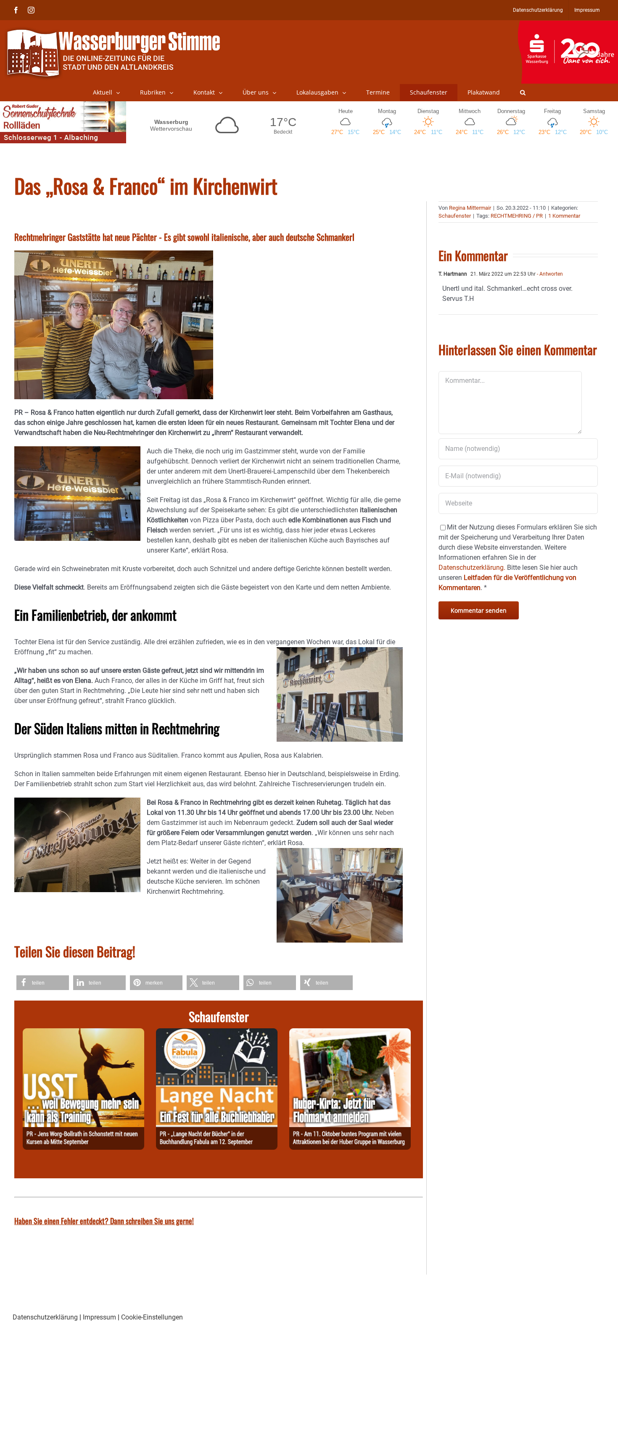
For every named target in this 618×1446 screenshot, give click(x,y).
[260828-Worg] (83, 1033)
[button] (523, 92)
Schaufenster (454, 216)
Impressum (99, 1317)
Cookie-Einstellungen (152, 1317)
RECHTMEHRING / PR (517, 216)
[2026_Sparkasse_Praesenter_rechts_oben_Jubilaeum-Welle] (568, 25)
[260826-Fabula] (216, 1033)
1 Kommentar (564, 216)
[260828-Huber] (350, 1033)
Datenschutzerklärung (45, 1317)
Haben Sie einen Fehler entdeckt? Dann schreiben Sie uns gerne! (104, 1220)
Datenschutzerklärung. (471, 568)
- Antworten (549, 274)
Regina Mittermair (470, 208)
